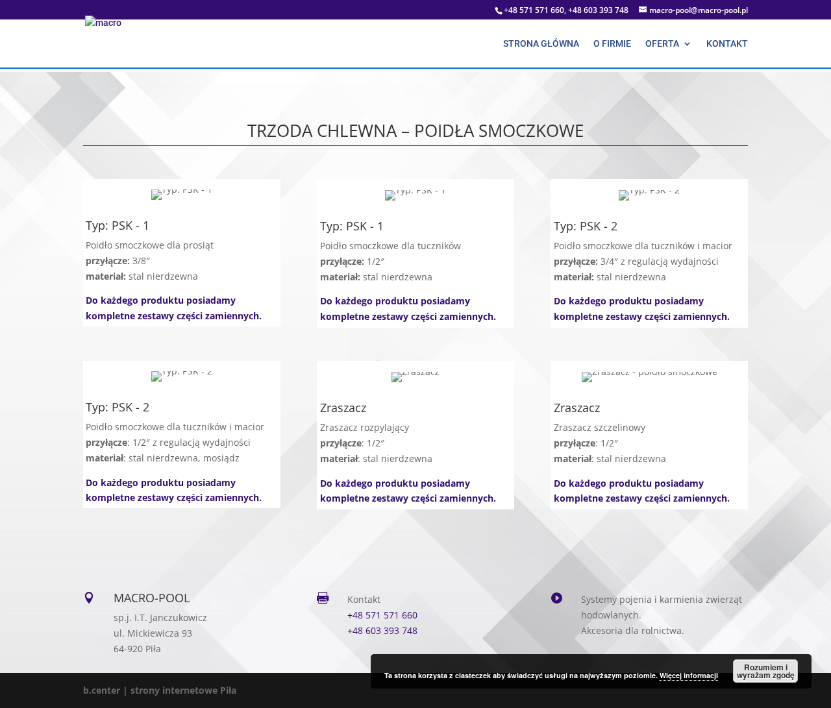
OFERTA (662, 44)
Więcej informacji (689, 675)
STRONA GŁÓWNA (541, 44)
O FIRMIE (612, 44)
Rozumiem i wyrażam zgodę (766, 671)
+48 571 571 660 (382, 615)
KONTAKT (727, 44)
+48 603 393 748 (382, 630)
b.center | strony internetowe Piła (159, 690)
